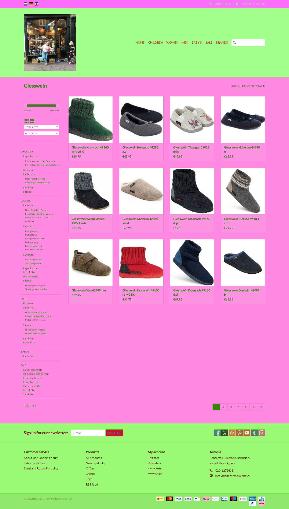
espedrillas (29, 342)
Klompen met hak (33, 246)
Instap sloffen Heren (35, 319)
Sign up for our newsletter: (46, 433)
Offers (90, 468)
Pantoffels (29, 174)
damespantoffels (32, 369)
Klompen (28, 226)
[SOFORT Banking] (205, 498)
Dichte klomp (31, 242)
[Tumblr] (254, 432)
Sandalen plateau (33, 263)
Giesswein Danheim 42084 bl (241, 292)
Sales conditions (34, 463)
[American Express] (251, 498)
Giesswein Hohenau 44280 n (242, 149)
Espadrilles (29, 272)
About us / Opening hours (41, 458)
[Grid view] (27, 120)
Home (140, 42)
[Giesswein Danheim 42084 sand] (141, 191)
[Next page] (261, 406)
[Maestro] (233, 498)
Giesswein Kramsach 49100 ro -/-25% (140, 292)
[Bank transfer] (187, 498)
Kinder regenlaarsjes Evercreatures (42, 164)
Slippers (28, 191)
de (31, 3)
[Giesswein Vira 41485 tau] (90, 262)
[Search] (234, 42)
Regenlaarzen (31, 156)
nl (25, 3)
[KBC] (260, 498)
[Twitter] (224, 432)
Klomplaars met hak (34, 238)
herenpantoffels (32, 378)
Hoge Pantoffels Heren (36, 312)
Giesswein (258, 86)
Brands (222, 42)
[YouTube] (247, 432)
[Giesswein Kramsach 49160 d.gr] (192, 191)
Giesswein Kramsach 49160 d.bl (191, 292)
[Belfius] (242, 498)
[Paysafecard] (214, 498)
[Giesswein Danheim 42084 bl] (243, 262)
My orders (154, 463)
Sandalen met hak (33, 259)
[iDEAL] (159, 498)
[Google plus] (232, 432)
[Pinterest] (239, 432)
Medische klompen (34, 249)
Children (155, 42)
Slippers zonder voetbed (36, 289)
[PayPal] (252, 503)
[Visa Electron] (223, 498)
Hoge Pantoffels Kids (35, 178)
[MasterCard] (168, 498)
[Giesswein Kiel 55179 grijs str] (243, 191)
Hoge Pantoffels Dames (36, 210)
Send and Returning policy (41, 468)
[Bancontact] (196, 498)
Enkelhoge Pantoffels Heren (38, 316)
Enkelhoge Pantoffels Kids (37, 182)
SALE (208, 42)
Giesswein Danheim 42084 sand (140, 221)
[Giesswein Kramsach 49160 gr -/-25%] (90, 119)
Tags (89, 479)
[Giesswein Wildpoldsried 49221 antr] (90, 191)
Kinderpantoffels (32, 386)
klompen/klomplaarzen (36, 373)
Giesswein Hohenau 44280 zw (140, 149)
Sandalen (28, 187)
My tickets (155, 468)
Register (153, 458)
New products (95, 463)
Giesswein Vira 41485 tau (89, 290)
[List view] (32, 120)
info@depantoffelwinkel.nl (232, 475)
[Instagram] (261, 432)
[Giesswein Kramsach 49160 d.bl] (192, 262)
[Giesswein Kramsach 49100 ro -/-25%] (141, 262)
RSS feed (92, 484)
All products (94, 458)
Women (172, 42)
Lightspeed (65, 498)
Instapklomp (31, 234)
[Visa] (178, 498)
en (36, 3)
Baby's (197, 42)
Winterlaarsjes (31, 276)
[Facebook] (217, 432)
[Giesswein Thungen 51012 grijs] (192, 119)
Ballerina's (30, 221)
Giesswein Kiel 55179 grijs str (241, 221)
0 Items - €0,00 (222, 3)
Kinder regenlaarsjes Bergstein (40, 161)
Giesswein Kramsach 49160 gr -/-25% (90, 149)
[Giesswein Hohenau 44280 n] (243, 119)
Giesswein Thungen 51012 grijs (191, 149)
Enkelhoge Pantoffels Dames (39, 214)
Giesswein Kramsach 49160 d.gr (191, 221)
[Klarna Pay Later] (261, 503)
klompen (28, 170)
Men (185, 42)
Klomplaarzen (31, 231)
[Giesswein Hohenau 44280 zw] (141, 119)
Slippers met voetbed (35, 285)
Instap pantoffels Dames (36, 217)
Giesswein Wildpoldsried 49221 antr (88, 221)
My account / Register (252, 3)
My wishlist (155, 473)
